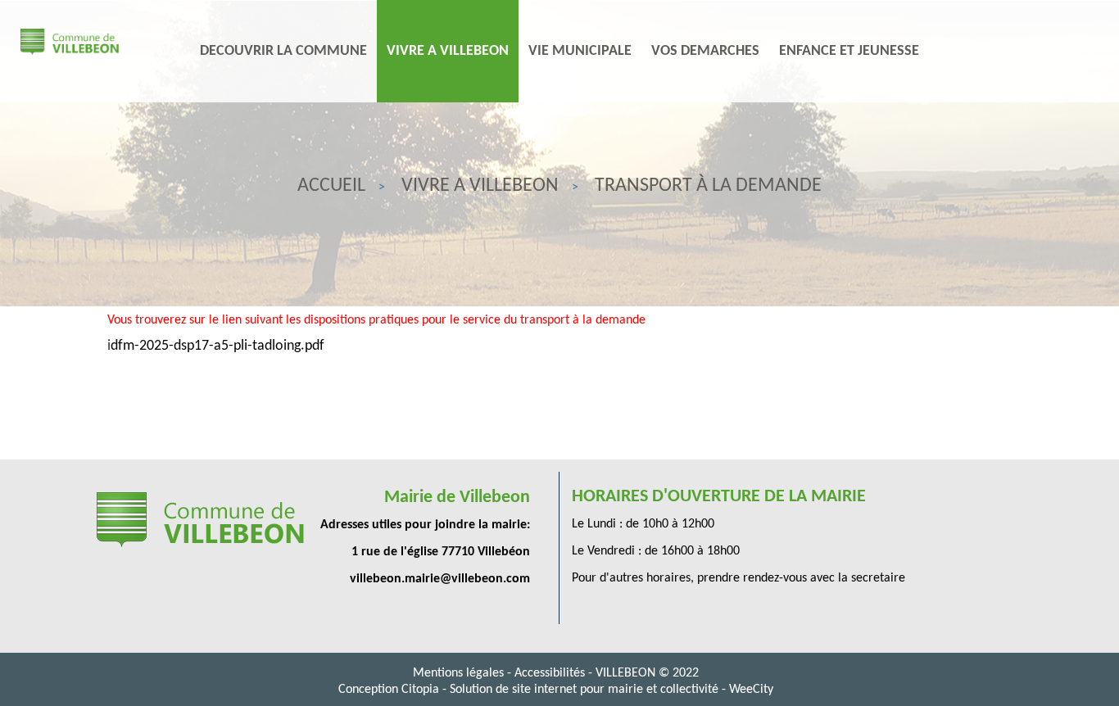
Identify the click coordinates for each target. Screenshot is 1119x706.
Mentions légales (460, 673)
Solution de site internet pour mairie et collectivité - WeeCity (611, 689)
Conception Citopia (388, 689)
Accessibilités (551, 673)
